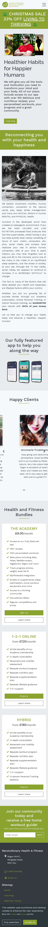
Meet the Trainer (12, 894)
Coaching (10, 121)
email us (12, 871)
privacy (23, 914)
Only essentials (11, 922)
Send (39, 828)
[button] (3, 448)
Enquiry (24, 689)
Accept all (30, 922)
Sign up (24, 606)
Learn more (24, 613)
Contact (8, 899)
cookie (13, 914)
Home (7, 883)
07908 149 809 (14, 865)
